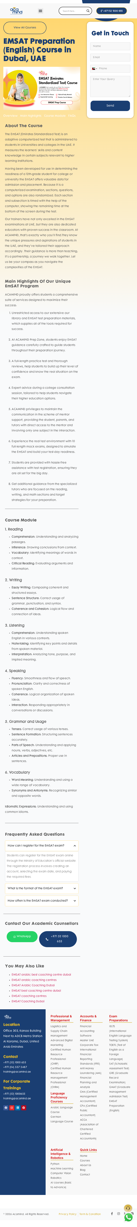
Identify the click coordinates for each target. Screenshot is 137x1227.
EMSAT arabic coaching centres (34, 980)
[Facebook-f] (111, 1213)
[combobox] (94, 68)
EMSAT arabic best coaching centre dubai (41, 975)
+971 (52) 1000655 (14, 1094)
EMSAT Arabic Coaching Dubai (33, 985)
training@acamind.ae (17, 1072)
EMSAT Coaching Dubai (28, 1001)
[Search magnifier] (88, 11)
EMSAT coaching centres (29, 996)
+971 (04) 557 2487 (15, 1067)
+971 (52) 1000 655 (14, 1062)
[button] (40, 11)
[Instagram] (11, 1107)
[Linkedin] (17, 1107)
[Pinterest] (23, 1107)
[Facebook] (5, 1107)
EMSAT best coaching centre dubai (36, 991)
